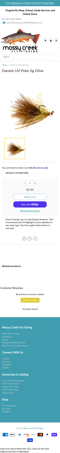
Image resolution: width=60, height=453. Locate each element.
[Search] (56, 57)
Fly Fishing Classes (11, 383)
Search (5, 339)
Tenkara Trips (8, 392)
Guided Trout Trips (10, 386)
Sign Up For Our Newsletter (14, 345)
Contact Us (7, 336)
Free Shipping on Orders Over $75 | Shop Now (30, 3)
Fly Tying (6, 408)
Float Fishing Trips (10, 389)
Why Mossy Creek (10, 333)
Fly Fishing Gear (9, 405)
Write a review (30, 300)
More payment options (30, 211)
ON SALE (6, 411)
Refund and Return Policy (13, 342)
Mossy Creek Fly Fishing (33, 428)
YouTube (5, 358)
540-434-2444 (13, 19)
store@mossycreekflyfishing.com (24, 22)
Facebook (6, 361)
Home (4, 65)
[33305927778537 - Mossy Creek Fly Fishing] (30, 110)
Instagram (6, 364)
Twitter (5, 367)
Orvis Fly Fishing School (13, 380)
